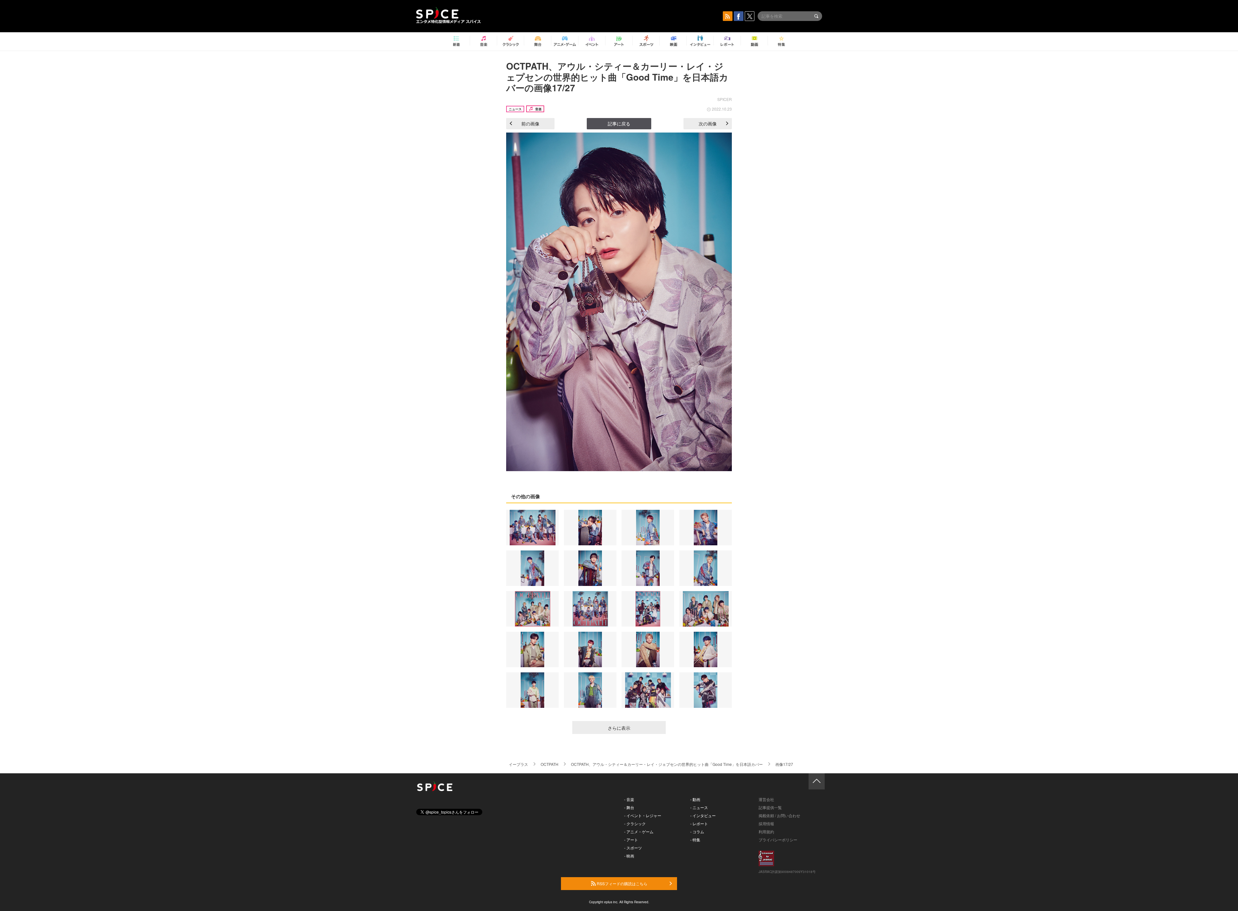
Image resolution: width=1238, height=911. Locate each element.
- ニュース (699, 807)
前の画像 (530, 123)
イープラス (518, 764)
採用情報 (766, 823)
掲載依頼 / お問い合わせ (779, 815)
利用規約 (766, 831)
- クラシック (635, 823)
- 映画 (629, 855)
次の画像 (708, 123)
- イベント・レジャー (642, 815)
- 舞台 (629, 807)
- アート (631, 839)
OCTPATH (549, 764)
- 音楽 (629, 799)
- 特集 (695, 839)
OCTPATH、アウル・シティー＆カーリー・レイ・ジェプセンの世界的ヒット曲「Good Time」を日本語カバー (667, 764)
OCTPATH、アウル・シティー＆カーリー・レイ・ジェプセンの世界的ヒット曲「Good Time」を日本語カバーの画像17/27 (617, 76)
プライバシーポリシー (778, 839)
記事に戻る (619, 123)
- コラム (697, 831)
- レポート (699, 823)
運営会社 (766, 799)
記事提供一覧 (770, 807)
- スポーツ (633, 847)
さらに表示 (619, 728)
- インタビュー (703, 815)
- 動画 (695, 799)
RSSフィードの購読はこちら (621, 883)
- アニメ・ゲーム (638, 831)
